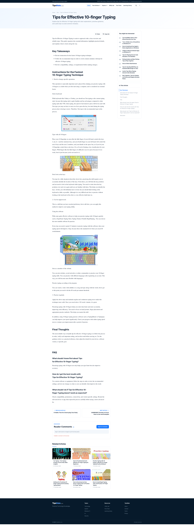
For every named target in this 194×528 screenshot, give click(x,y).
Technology (87, 506)
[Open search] (136, 5)
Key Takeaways (124, 90)
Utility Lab (111, 5)
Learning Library (127, 5)
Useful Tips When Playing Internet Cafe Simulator (129, 72)
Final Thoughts (123, 97)
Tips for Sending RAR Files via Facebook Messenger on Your (130, 67)
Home (88, 5)
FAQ (121, 99)
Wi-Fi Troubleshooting (123, 1)
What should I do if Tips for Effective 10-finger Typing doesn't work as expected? (130, 112)
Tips (58, 12)
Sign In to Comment (102, 426)
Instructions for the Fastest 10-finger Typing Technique (129, 93)
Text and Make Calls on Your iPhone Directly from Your (129, 38)
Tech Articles (96, 5)
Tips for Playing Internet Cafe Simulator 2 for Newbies (130, 55)
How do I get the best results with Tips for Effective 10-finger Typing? (129, 107)
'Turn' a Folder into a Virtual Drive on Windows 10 (131, 42)
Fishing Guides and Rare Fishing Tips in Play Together (130, 60)
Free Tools (118, 5)
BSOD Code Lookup (101, 1)
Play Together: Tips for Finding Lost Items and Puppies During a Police (130, 77)
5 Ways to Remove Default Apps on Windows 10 (130, 51)
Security (86, 515)
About (126, 506)
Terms (126, 511)
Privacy (126, 513)
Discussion (122, 115)
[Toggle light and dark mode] (140, 5)
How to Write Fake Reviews (129, 63)
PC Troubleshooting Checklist (135, 1)
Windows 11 (87, 511)
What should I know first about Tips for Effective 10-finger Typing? (129, 103)
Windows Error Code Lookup (112, 1)
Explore (104, 5)
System (86, 508)
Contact (126, 508)
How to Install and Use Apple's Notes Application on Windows (130, 47)
